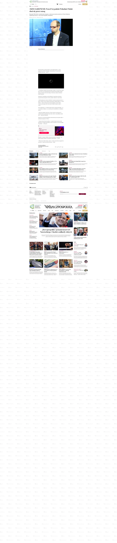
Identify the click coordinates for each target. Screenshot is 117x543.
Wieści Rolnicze (52, 195)
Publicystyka (57, 210)
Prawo (49, 210)
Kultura (67, 210)
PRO (52, 210)
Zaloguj (85, 4)
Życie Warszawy (52, 196)
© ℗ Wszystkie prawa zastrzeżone (43, 146)
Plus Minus (62, 210)
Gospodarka (36, 6)
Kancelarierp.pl (52, 194)
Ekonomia (60, 4)
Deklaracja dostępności (38, 194)
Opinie (75, 242)
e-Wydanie (79, 4)
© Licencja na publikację (42, 145)
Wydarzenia (39, 210)
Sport (74, 210)
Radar (70, 210)
